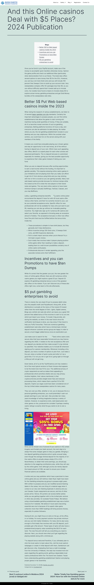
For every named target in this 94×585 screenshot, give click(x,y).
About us (55, 2)
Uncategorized (37, 567)
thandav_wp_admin (48, 565)
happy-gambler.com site (40, 114)
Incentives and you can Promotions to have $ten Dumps (48, 54)
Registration (77, 2)
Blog (69, 2)
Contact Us (86, 2)
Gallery (62, 2)
